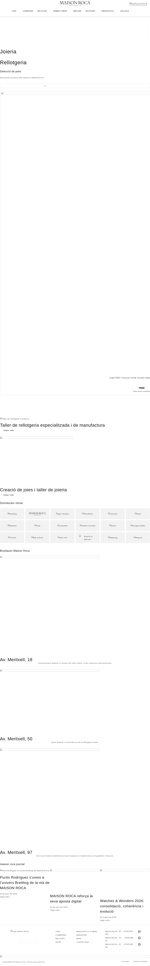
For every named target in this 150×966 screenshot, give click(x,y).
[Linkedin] (28, 941)
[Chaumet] (62, 525)
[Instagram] (22, 941)
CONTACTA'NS (82, 942)
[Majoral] (138, 537)
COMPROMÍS (60, 935)
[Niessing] (113, 537)
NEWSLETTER (81, 935)
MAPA (78, 938)
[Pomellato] (88, 513)
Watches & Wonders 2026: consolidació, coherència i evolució (122, 906)
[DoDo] (113, 525)
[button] (2, 32)
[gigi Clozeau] (62, 513)
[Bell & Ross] (37, 537)
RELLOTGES (60, 938)
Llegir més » (5, 897)
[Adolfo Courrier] (88, 525)
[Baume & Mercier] (88, 537)
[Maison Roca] (75, 3)
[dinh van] (62, 537)
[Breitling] (12, 513)
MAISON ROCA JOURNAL (86, 931)
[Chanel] (12, 537)
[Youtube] (35, 941)
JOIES (57, 931)
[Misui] (138, 513)
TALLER (58, 942)
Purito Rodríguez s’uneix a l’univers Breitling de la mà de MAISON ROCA (25, 882)
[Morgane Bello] (138, 525)
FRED (142, 388)
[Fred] (37, 525)
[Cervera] (113, 513)
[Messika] (12, 525)
